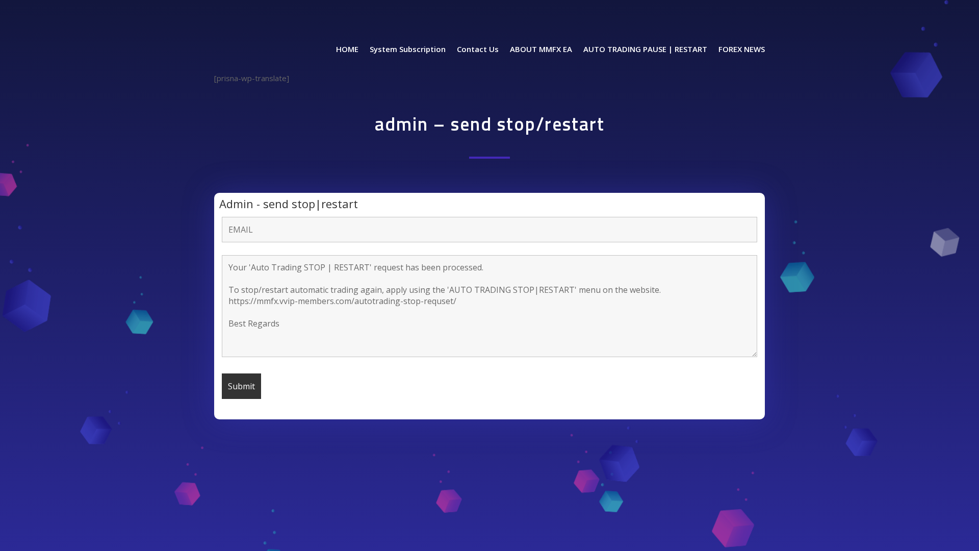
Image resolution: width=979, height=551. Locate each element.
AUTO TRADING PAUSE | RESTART (645, 49)
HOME (347, 49)
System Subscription (408, 49)
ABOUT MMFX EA (541, 49)
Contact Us (478, 49)
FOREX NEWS (741, 49)
